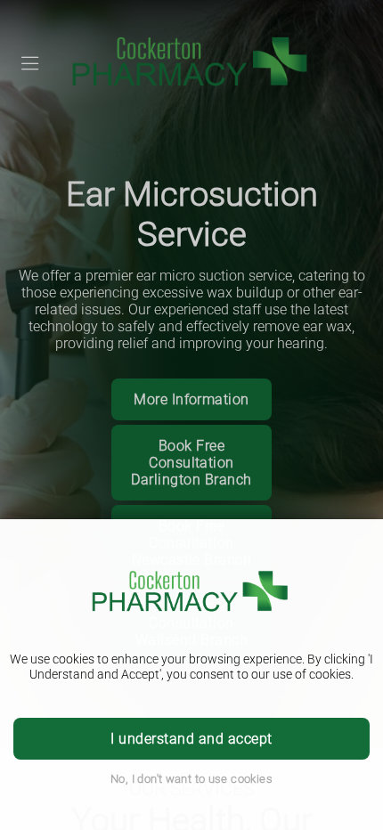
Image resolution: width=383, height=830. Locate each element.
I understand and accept (191, 738)
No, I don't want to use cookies (191, 778)
